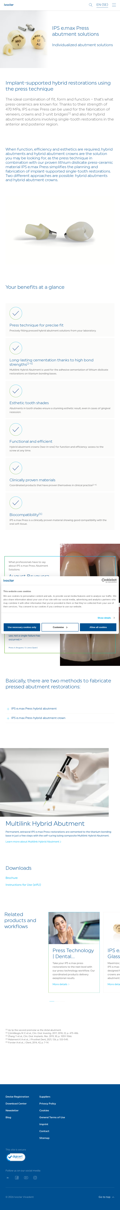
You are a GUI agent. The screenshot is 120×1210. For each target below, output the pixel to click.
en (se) (102, 4)
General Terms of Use (52, 1117)
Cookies (44, 1110)
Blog (8, 1117)
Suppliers (44, 1097)
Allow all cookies (98, 627)
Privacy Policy (47, 1104)
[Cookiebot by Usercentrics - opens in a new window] (104, 580)
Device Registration (17, 1097)
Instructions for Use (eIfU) (23, 885)
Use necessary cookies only (22, 627)
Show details (104, 618)
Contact (44, 1131)
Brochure (12, 878)
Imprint (43, 1124)
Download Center (16, 1104)
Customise (58, 627)
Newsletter (12, 1110)
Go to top (104, 1197)
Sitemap (44, 1138)
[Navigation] (114, 5)
